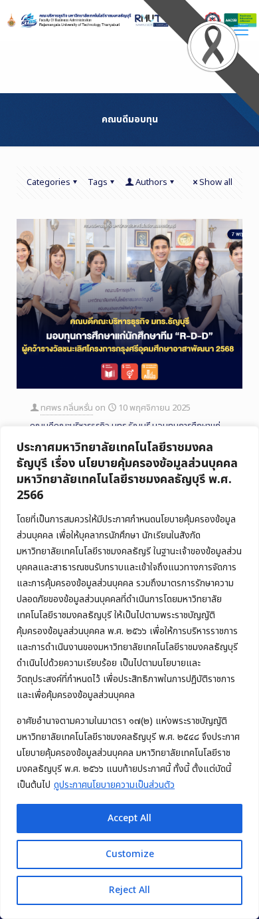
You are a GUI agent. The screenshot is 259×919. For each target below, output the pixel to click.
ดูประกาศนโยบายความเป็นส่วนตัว (114, 785)
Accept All (129, 818)
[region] (129, 672)
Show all (215, 182)
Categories (48, 182)
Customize (130, 854)
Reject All (129, 890)
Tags (98, 182)
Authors (151, 182)
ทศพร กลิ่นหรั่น (67, 408)
